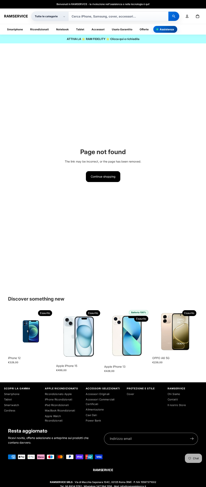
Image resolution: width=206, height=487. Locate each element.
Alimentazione (95, 409)
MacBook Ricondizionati (60, 410)
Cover (130, 394)
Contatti (173, 399)
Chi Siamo (174, 394)
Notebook (62, 29)
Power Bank (93, 420)
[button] (49, 16)
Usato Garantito (122, 29)
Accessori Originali (97, 394)
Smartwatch (11, 405)
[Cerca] (173, 16)
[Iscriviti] (192, 439)
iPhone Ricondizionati (58, 399)
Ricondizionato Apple (58, 394)
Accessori (98, 29)
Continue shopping (103, 176)
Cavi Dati (91, 415)
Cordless (9, 410)
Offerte (144, 29)
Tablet (80, 29)
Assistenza (167, 29)
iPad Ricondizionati (57, 405)
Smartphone (15, 29)
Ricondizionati (39, 29)
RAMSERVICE (16, 16)
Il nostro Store (177, 405)
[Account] (187, 16)
